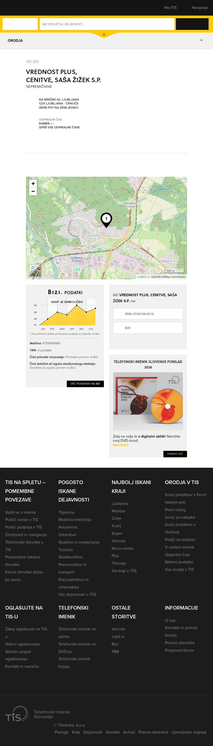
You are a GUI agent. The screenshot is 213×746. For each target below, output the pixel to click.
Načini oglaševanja (22, 644)
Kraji (76, 732)
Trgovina (66, 512)
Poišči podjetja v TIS (23, 527)
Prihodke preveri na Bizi (82, 357)
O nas (170, 620)
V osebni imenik (179, 547)
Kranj (116, 526)
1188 (115, 652)
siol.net (118, 629)
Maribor (118, 511)
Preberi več (175, 454)
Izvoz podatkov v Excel (186, 495)
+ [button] (33, 183)
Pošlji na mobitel (180, 540)
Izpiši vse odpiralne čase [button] (59, 128)
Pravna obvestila (180, 643)
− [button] (33, 191)
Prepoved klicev (179, 650)
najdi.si (118, 636)
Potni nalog (175, 510)
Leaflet (141, 277)
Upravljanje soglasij (189, 732)
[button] (14, 8)
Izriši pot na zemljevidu (58, 108)
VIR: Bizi (32, 61)
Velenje (119, 541)
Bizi (127, 328)
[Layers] (35, 270)
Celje (116, 518)
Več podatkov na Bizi (85, 384)
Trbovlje (119, 563)
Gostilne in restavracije (79, 542)
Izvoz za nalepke (180, 517)
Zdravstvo (67, 535)
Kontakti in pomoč (181, 628)
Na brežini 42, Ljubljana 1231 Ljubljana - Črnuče (59, 102)
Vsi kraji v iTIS (124, 571)
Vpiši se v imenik (20, 512)
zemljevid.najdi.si (139, 314)
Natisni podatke (179, 562)
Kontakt (113, 732)
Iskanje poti (175, 502)
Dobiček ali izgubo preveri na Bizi (53, 367)
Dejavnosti (93, 732)
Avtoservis (67, 527)
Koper (117, 533)
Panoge (62, 732)
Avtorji (171, 635)
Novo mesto (123, 548)
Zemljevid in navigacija (26, 535)
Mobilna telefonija (74, 520)
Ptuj (115, 556)
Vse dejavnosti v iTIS (77, 594)
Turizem (65, 550)
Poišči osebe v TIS (21, 520)
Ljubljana (120, 503)
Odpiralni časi (177, 555)
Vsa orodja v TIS (179, 569)
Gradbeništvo (70, 557)
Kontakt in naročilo (22, 666)
